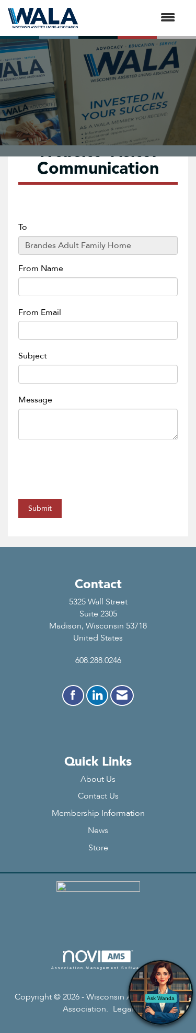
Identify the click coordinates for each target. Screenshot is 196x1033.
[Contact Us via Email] (122, 695)
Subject (32, 356)
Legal (123, 1009)
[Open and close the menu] (131, 18)
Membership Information (98, 813)
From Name (40, 268)
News (98, 830)
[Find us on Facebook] (73, 695)
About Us (98, 779)
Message (35, 400)
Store (98, 848)
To (22, 227)
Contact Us (98, 796)
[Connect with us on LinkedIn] (97, 695)
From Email (39, 312)
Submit (40, 508)
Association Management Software (98, 967)
